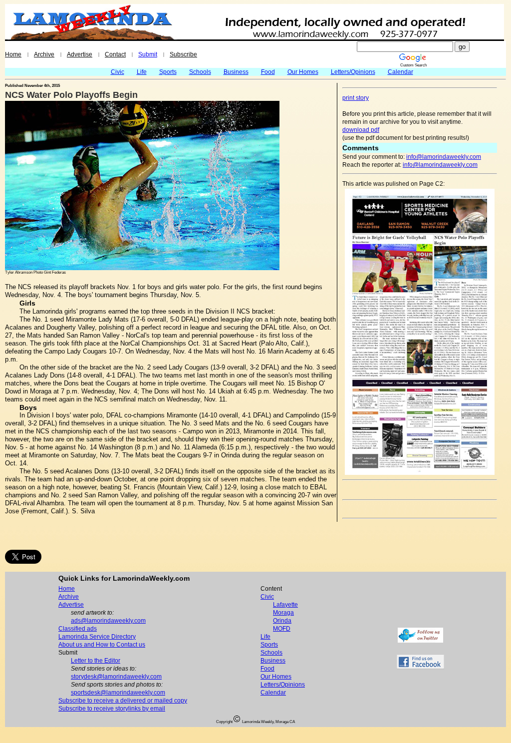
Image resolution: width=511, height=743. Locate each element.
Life (142, 71)
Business (236, 71)
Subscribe (183, 54)
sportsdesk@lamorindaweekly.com (118, 692)
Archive (44, 54)
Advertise (79, 54)
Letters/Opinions (353, 71)
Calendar (400, 71)
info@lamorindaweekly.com (443, 156)
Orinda (282, 620)
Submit (147, 54)
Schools (200, 71)
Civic (117, 71)
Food (268, 71)
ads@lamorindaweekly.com (108, 620)
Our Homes (302, 71)
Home (13, 54)
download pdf (360, 129)
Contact (115, 54)
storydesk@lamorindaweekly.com (116, 676)
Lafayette (285, 604)
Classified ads (77, 628)
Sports (168, 71)
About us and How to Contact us (101, 644)
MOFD (281, 628)
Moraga (283, 612)
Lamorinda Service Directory (97, 636)
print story (355, 97)
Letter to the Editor (95, 660)
